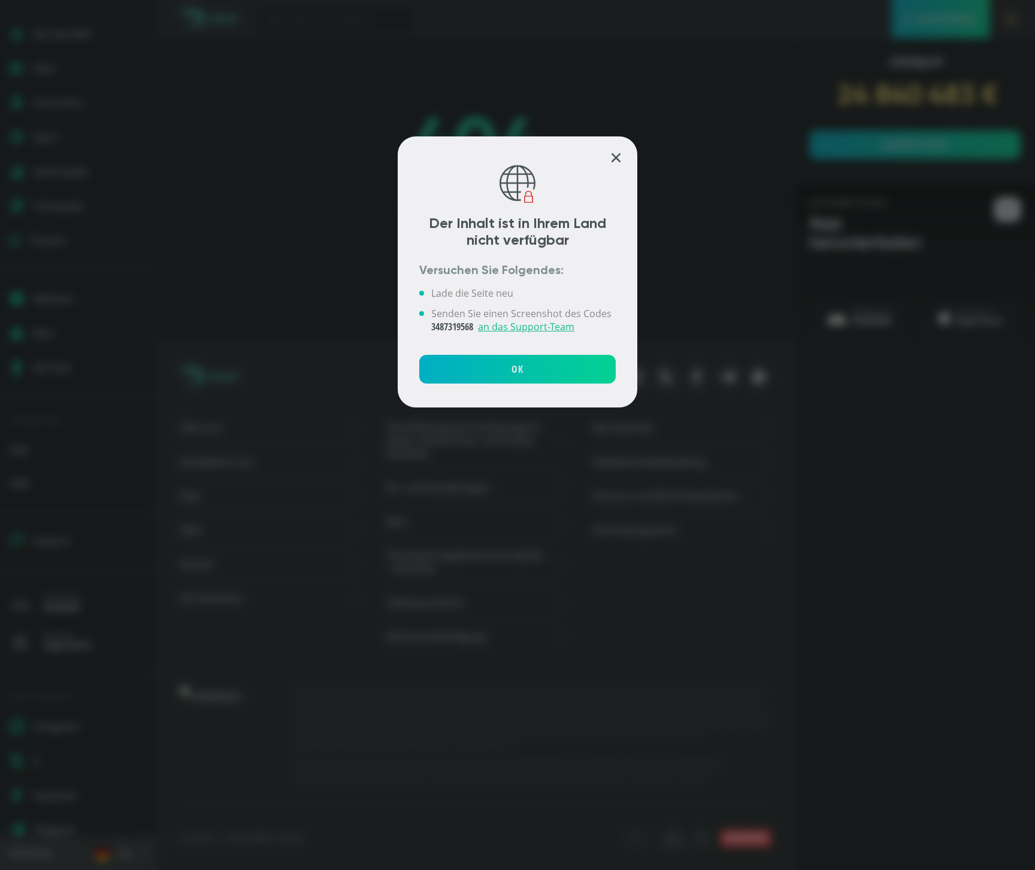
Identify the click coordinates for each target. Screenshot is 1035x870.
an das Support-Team (526, 326)
